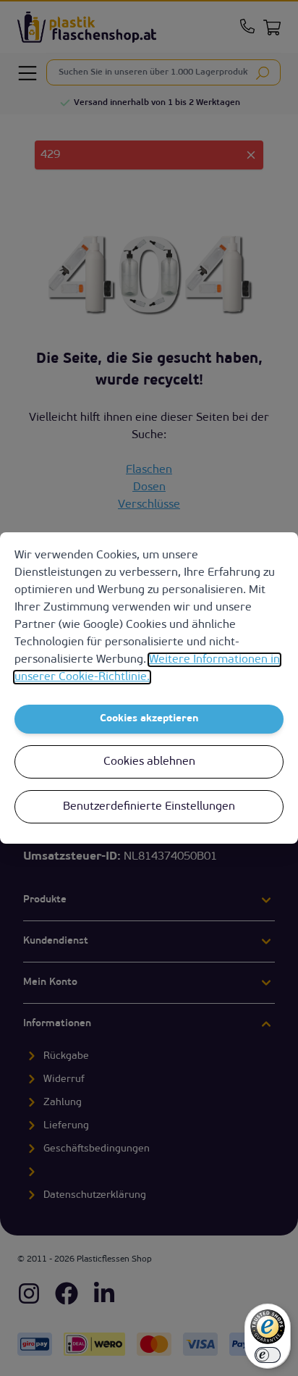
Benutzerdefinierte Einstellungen (149, 807)
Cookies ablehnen (149, 762)
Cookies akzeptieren (149, 718)
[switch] (268, 1355)
